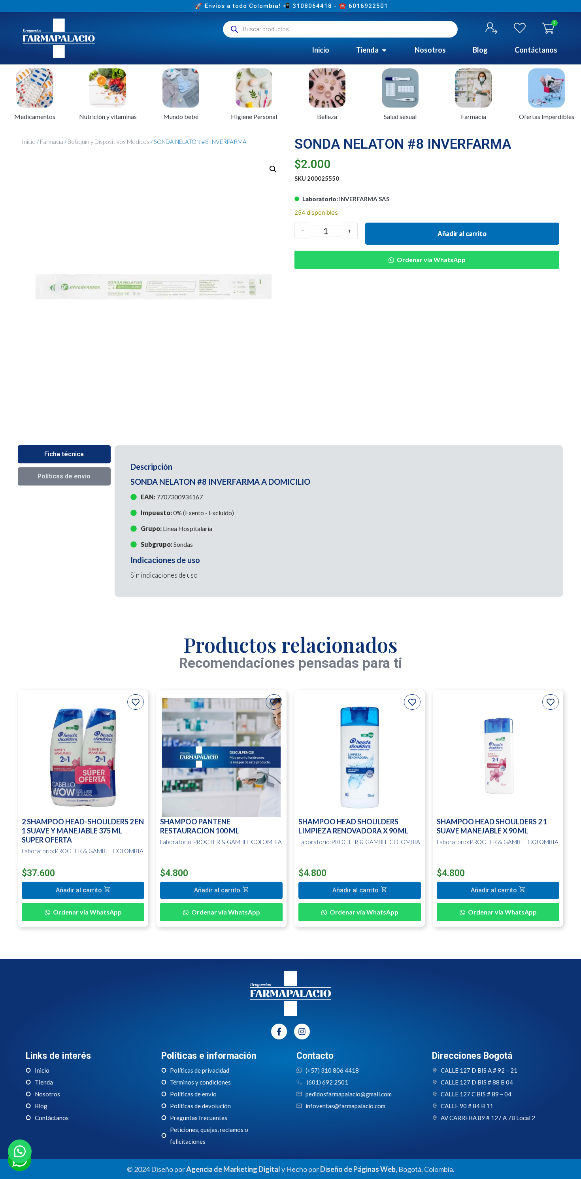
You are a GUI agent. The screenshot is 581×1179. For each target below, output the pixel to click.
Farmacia (51, 141)
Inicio (29, 141)
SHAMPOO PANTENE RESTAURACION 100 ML (199, 826)
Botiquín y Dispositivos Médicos (108, 141)
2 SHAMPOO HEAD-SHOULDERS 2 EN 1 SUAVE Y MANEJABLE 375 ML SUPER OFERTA (83, 830)
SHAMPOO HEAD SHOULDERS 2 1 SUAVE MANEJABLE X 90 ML (492, 826)
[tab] (64, 454)
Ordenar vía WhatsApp (431, 259)
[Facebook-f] (279, 1031)
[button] (273, 169)
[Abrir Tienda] (384, 50)
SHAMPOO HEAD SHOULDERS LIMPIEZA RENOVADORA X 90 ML (353, 826)
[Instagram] (302, 1031)
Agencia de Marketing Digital (233, 1169)
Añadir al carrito (462, 233)
